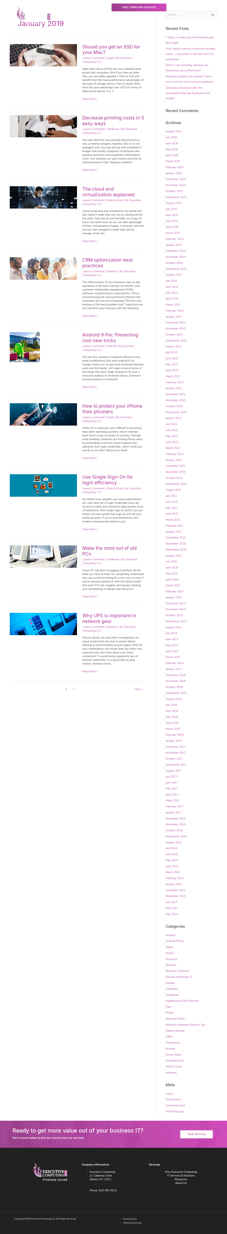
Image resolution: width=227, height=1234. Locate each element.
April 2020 (172, 579)
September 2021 (176, 484)
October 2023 (174, 334)
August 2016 (173, 842)
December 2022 (176, 394)
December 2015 (176, 890)
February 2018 (175, 735)
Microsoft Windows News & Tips (185, 1025)
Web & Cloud (115, 200)
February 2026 (175, 167)
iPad (168, 1007)
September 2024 (176, 269)
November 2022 (176, 400)
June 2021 (172, 502)
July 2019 (171, 633)
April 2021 (172, 513)
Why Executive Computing (95, 24)
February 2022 (175, 454)
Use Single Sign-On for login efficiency (107, 479)
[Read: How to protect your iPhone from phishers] (43, 414)
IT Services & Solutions (181, 1175)
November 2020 (176, 543)
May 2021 (172, 508)
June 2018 (172, 711)
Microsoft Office (175, 1019)
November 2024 (176, 257)
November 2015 (176, 896)
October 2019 (174, 615)
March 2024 (173, 304)
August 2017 (173, 771)
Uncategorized (174, 1060)
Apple (110, 58)
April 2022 (172, 442)
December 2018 (176, 675)
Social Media (173, 1054)
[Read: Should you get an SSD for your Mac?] (43, 55)
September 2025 (176, 197)
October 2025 (174, 191)
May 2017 (172, 788)
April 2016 (172, 866)
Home (70, 24)
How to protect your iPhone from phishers (112, 408)
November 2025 (176, 185)
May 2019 (172, 645)
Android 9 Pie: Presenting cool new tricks (110, 337)
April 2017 (172, 794)
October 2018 (174, 687)
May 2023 (172, 364)
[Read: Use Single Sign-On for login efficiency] (43, 485)
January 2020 (174, 597)
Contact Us (204, 24)
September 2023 (176, 340)
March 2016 (173, 872)
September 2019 (176, 621)
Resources (181, 1179)
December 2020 (176, 537)
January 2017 (174, 812)
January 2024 (174, 316)
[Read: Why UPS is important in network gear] (43, 624)
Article (170, 953)
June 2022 (172, 430)
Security (170, 1048)
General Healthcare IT (179, 977)
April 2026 (172, 155)
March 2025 (173, 233)
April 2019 (172, 651)
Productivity (173, 1042)
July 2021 (171, 496)
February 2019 (175, 663)
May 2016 (172, 860)
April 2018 (172, 723)
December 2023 (176, 322)
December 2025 (176, 179)
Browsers (171, 959)
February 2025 (175, 239)
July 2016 (171, 848)
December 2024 (176, 251)
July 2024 (171, 281)
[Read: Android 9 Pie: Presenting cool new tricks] (25, 347)
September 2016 (176, 836)
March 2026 (173, 161)
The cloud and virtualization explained (108, 191)
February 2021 (175, 526)
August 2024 (173, 275)
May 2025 (172, 221)
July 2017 (171, 776)
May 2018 (172, 717)
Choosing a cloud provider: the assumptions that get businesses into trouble (188, 93)
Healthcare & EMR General (182, 1001)
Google (170, 983)
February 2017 (175, 806)
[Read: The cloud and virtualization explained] (43, 197)
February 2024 (175, 310)
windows (171, 1072)
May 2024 (172, 293)
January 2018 (174, 741)
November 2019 (176, 609)
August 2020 (173, 555)
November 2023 (176, 328)
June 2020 (172, 567)
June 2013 (172, 908)
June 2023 (172, 358)
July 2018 (171, 705)
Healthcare (172, 995)
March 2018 (173, 729)
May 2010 (172, 914)
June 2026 (172, 143)
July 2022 (171, 424)
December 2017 (176, 747)
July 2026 (171, 137)
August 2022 (173, 418)
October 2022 (174, 406)
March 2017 (173, 800)
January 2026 (174, 173)
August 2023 (173, 346)
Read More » (90, 99)
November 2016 (176, 824)
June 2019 (172, 639)
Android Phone (175, 941)
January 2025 (174, 245)
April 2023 (172, 370)
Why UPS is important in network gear (109, 618)
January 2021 (174, 532)
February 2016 (175, 878)
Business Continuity (177, 971)
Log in (169, 1093)
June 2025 (172, 215)
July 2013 (171, 902)
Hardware (113, 129)
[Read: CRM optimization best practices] (43, 268)
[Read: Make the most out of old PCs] (43, 556)
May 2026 (172, 149)
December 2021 (176, 466)
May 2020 (172, 573)
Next (139, 689)
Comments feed (175, 1105)
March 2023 (173, 376)
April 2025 (172, 227)
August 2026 (173, 131)
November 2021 (176, 472)
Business (112, 271)
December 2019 (176, 603)
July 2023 (171, 352)
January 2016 (174, 884)
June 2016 (172, 854)
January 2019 (174, 669)
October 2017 (174, 758)
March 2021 (173, 519)
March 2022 (173, 448)
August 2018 (173, 699)
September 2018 (176, 693)
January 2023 (174, 388)
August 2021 (173, 490)
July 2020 (171, 561)
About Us (183, 24)
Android (111, 346)
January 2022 (174, 460)
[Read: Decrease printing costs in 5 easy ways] (43, 126)
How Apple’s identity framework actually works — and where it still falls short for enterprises (190, 54)
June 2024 (172, 287)
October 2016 (174, 830)
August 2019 (173, 627)
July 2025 (171, 209)
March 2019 (173, 657)
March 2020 (173, 585)
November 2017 (176, 752)
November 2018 (176, 681)
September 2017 (176, 764)
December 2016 (176, 818)
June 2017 (172, 782)
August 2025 (173, 203)
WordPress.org (175, 1111)
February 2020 (175, 591)
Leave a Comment (93, 58)
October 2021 (174, 478)
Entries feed (173, 1099)
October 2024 (174, 263)
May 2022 (172, 436)
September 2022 (176, 412)
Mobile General (175, 1031)
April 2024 (172, 298)
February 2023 (175, 382)
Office (169, 1036)
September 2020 (176, 549)
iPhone (170, 1012)
